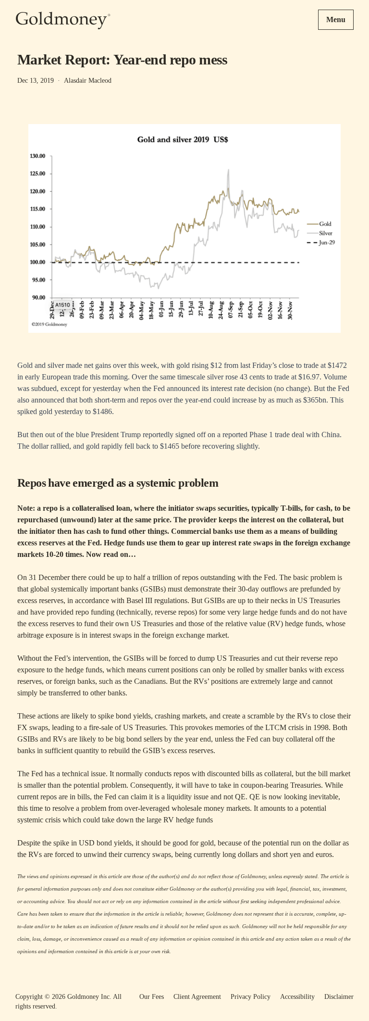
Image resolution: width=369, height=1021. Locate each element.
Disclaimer (339, 996)
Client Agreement (197, 996)
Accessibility (297, 996)
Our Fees (151, 996)
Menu (335, 19)
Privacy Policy (251, 996)
